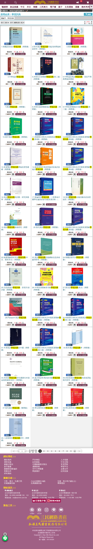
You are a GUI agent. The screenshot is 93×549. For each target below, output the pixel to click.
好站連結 (7, 473)
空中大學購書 (37, 468)
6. (77, 77)
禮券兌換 (7, 462)
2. (46, 47)
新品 (14, 6)
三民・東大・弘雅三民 (13, 481)
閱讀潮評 (36, 471)
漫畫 (77, 6)
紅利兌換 (64, 471)
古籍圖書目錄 (9, 483)
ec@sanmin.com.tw (20, 497)
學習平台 (64, 466)
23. (46, 258)
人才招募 (64, 459)
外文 (29, 6)
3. (77, 46)
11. (46, 138)
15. (77, 168)
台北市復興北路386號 (12, 493)
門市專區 (36, 459)
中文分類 (64, 462)
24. (76, 258)
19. (14, 228)
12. (77, 138)
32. (46, 348)
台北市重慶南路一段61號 (68, 493)
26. (45, 288)
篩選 (89, 14)
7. (15, 106)
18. (77, 198)
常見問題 (64, 464)
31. (15, 348)
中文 (23, 6)
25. (15, 288)
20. (46, 227)
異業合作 (7, 471)
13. (15, 168)
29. (46, 318)
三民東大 (44, 6)
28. (15, 317)
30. (77, 318)
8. (46, 107)
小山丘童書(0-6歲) (38, 481)
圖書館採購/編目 (10, 468)
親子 (60, 6)
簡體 (35, 6)
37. (16, 408)
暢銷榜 (5, 6)
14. (46, 168)
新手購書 (7, 466)
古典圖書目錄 (36, 483)
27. (75, 288)
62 (75, 451)
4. (16, 76)
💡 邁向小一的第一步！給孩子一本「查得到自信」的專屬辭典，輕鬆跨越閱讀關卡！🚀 (9, 11)
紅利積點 (36, 462)
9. (76, 107)
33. (77, 347)
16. (15, 198)
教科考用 (86, 6)
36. (77, 378)
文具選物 (69, 6)
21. (77, 228)
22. (14, 258)
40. (15, 439)
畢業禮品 (61, 483)
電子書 (53, 6)
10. (16, 137)
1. (15, 46)
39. (76, 409)
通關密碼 (36, 466)
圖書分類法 (8, 464)
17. (46, 199)
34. (15, 378)
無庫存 (9, 114)
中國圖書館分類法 (39, 464)
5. (46, 77)
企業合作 (64, 468)
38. (45, 409)
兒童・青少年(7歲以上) (67, 481)
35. (46, 378)
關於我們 (7, 459)
